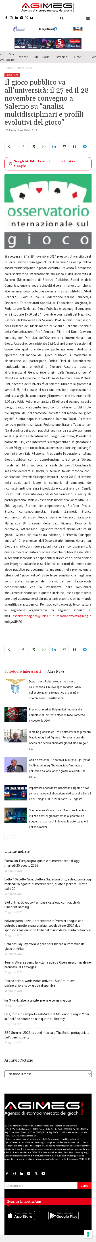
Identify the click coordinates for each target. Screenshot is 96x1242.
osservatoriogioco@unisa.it (32, 620)
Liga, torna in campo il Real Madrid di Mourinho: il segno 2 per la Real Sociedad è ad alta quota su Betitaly (46, 1020)
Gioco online (11, 61)
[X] (27, 18)
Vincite (23, 61)
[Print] (74, 150)
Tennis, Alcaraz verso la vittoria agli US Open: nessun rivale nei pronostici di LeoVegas (48, 969)
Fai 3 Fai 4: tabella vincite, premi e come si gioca (37, 1004)
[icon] (26, 1223)
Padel (46, 61)
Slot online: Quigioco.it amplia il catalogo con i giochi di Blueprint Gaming (42, 909)
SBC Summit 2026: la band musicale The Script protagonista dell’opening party (46, 1039)
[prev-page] (7, 842)
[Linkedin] (17, 18)
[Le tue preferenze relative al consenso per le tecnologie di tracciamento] (88, 1234)
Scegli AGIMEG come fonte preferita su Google (45, 167)
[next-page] (14, 842)
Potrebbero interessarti (22, 676)
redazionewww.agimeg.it (73, 620)
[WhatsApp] (43, 150)
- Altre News (55, 676)
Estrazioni (61, 61)
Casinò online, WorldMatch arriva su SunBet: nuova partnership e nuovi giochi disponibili (39, 987)
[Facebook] (6, 18)
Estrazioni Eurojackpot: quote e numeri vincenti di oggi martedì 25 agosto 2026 (42, 867)
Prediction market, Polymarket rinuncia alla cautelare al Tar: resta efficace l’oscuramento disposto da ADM (57, 719)
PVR (35, 61)
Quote (77, 61)
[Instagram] (11, 18)
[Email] (64, 150)
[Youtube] (32, 18)
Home (8, 72)
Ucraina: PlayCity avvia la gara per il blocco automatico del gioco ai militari (44, 950)
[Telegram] (21, 18)
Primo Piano (24, 72)
